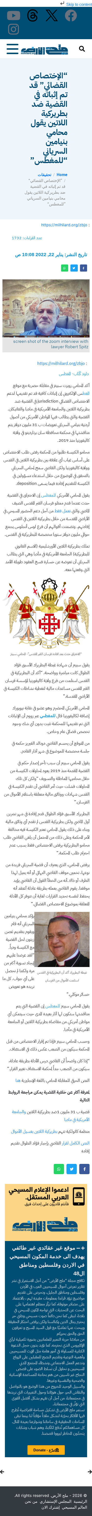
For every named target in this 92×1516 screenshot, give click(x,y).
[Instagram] (13, 29)
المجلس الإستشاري (55, 1501)
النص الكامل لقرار (76, 1143)
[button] (46, 1260)
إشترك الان (50, 1507)
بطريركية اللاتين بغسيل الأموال (34, 1131)
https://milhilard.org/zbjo (64, 224)
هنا (18, 1080)
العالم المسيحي (74, 1507)
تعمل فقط (62, 511)
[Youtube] (13, 15)
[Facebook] (71, 15)
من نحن (31, 1501)
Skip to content (78, 4)
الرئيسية (80, 1501)
